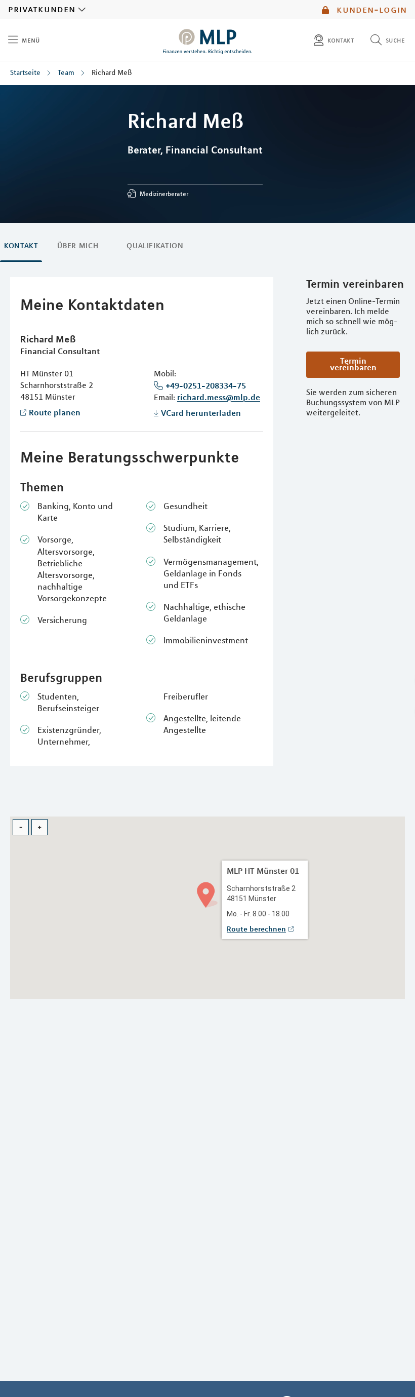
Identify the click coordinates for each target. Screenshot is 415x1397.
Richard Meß (112, 72)
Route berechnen (256, 929)
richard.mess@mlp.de (218, 397)
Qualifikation (155, 245)
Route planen (54, 412)
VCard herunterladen (201, 413)
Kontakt (21, 245)
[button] (207, 894)
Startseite (25, 72)
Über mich (77, 245)
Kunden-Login (370, 9)
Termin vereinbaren (353, 364)
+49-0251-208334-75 (205, 385)
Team (66, 72)
